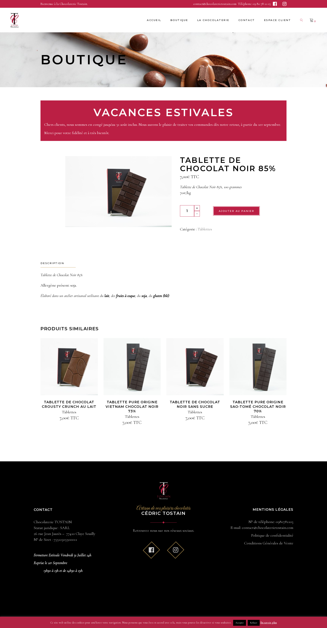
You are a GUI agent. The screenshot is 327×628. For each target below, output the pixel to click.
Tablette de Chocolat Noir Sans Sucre (195, 404)
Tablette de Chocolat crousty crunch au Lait (69, 404)
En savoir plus (268, 622)
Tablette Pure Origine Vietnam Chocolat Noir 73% (132, 406)
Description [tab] (52, 263)
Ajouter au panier (236, 210)
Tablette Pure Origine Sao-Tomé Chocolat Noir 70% (258, 406)
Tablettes (205, 229)
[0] (311, 20)
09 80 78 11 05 (262, 4)
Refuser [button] (253, 622)
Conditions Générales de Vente (268, 543)
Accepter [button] (239, 622)
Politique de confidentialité (272, 535)
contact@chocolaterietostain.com (215, 4)
